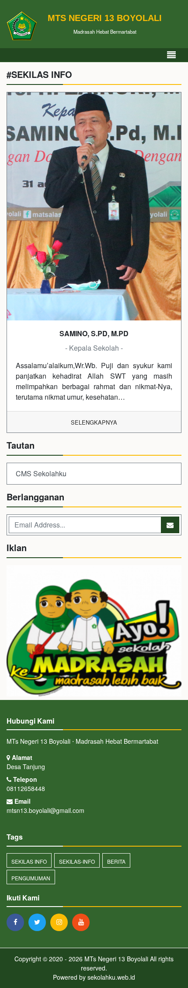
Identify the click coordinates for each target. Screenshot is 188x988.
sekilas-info (77, 861)
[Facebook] (17, 922)
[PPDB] (94, 631)
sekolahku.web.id (111, 977)
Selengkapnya (94, 422)
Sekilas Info (29, 861)
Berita (116, 861)
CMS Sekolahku (41, 473)
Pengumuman (30, 878)
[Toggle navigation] (171, 55)
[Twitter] (39, 922)
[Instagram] (61, 922)
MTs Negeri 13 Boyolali (115, 958)
